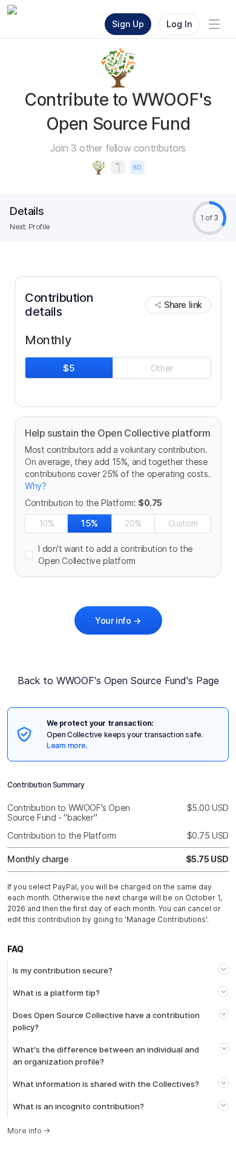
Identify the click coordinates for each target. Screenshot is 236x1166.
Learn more (66, 745)
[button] (118, 555)
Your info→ (118, 620)
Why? (35, 486)
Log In (179, 24)
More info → (28, 1130)
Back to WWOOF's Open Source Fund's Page (118, 680)
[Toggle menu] (214, 24)
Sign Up (128, 24)
